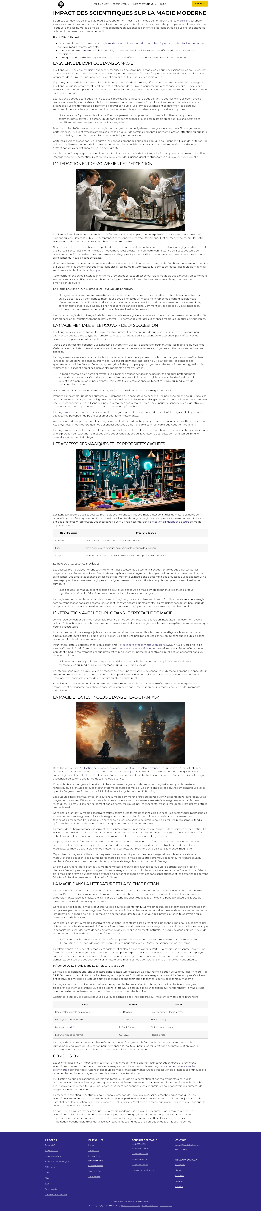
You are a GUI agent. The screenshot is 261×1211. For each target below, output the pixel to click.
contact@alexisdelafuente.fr (187, 1145)
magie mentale (66, 412)
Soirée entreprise (95, 1166)
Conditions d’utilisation (150, 1206)
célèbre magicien (84, 69)
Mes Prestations (143, 4)
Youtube (179, 1181)
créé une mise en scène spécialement (134, 648)
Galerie (48, 1172)
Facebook (179, 1176)
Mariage (92, 1145)
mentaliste (59, 437)
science (84, 50)
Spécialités (120, 4)
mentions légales (166, 1206)
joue (133, 771)
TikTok (178, 1170)
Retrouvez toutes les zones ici (144, 1170)
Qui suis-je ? (101, 4)
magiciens (183, 20)
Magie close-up (51, 1150)
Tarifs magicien (51, 1189)
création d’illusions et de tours (170, 521)
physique (94, 270)
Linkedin (179, 1187)
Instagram (180, 1164)
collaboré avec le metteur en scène (144, 644)
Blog (163, 4)
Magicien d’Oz (67, 1027)
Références (50, 1167)
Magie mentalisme (53, 1156)
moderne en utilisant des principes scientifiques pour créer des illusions (152, 43)
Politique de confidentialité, (131, 1206)
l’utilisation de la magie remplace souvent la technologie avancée (120, 768)
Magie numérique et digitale (57, 1161)
